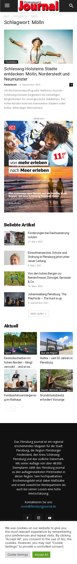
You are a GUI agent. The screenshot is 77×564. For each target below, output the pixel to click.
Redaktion (10, 84)
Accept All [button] (41, 554)
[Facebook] (27, 518)
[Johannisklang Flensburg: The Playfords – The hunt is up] (14, 299)
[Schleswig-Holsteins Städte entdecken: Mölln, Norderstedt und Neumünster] (38, 46)
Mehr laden (37, 313)
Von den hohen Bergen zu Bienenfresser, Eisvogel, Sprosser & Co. (49, 277)
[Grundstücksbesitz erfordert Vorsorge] (56, 380)
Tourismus (11, 61)
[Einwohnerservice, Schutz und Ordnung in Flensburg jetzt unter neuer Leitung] (14, 258)
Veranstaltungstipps (16, 390)
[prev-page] (6, 408)
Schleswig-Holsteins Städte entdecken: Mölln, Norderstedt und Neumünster (37, 74)
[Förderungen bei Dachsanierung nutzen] (14, 238)
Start (6, 16)
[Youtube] (50, 518)
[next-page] (13, 408)
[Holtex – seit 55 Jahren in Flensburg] (56, 343)
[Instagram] (38, 518)
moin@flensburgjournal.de (38, 506)
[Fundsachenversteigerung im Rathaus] (20, 380)
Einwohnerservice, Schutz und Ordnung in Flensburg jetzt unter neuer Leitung (49, 257)
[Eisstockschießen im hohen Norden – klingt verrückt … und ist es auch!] (20, 343)
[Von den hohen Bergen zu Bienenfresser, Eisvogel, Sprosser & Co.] (14, 278)
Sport (8, 352)
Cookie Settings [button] (18, 554)
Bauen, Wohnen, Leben (53, 390)
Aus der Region (49, 352)
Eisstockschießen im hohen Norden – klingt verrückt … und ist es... (18, 362)
